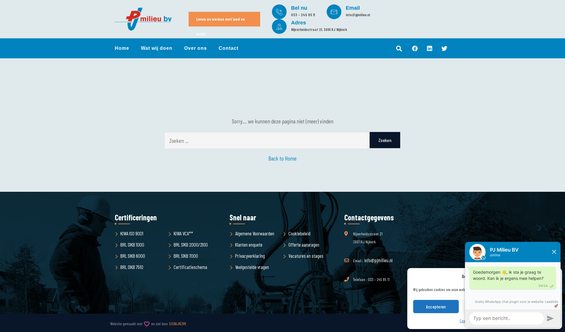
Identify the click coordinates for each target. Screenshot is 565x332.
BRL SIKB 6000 (132, 256)
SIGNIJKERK (177, 323)
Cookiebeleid (299, 233)
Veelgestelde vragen (252, 267)
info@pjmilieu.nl (358, 14)
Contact (228, 48)
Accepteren (436, 306)
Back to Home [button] (282, 158)
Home (122, 48)
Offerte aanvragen (303, 244)
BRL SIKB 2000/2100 (191, 244)
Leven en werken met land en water (220, 21)
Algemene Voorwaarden (254, 233)
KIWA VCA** (183, 233)
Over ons (195, 48)
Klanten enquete (248, 244)
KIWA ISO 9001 (131, 233)
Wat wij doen (156, 48)
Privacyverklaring (250, 256)
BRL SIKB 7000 (186, 256)
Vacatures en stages (305, 256)
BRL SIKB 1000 (132, 244)
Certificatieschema (190, 267)
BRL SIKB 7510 (131, 267)
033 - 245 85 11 (303, 14)
